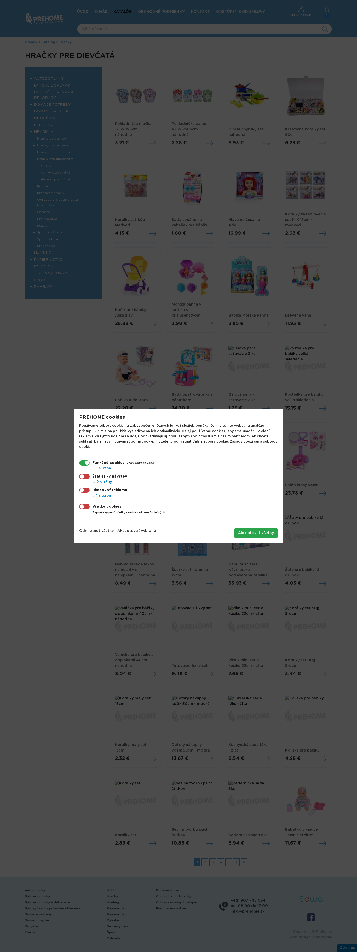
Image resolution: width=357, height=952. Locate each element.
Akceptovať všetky (256, 533)
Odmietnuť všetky (96, 531)
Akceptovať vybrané (136, 531)
